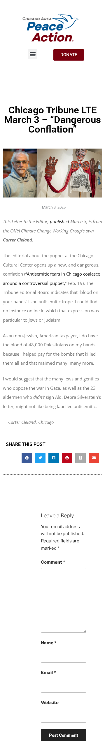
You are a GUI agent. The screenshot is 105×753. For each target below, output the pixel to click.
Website (50, 702)
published (60, 221)
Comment (53, 562)
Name (48, 643)
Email (48, 672)
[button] (32, 54)
